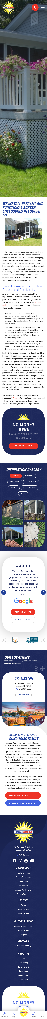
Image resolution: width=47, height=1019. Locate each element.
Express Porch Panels (23, 890)
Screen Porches (23, 894)
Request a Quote (23, 612)
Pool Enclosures (23, 873)
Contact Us (23, 979)
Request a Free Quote (23, 446)
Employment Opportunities (23, 796)
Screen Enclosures (23, 877)
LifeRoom (23, 886)
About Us (23, 953)
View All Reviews (23, 620)
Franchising (23, 963)
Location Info (23, 695)
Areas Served (23, 975)
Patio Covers (23, 930)
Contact (16, 398)
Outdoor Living (23, 921)
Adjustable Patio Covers (24, 926)
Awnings (23, 940)
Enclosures (23, 868)
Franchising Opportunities (23, 803)
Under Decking (23, 913)
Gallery (23, 958)
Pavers (23, 905)
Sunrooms (23, 881)
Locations (23, 971)
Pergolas (23, 935)
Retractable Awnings (23, 945)
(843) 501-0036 (24, 689)
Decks (23, 900)
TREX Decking (23, 909)
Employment (23, 967)
